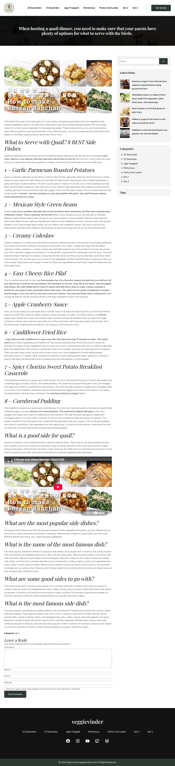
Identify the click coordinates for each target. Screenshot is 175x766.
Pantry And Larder (132, 172)
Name (7, 669)
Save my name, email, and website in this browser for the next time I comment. (43, 689)
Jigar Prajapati (130, 163)
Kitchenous (129, 168)
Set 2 (17, 633)
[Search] (163, 61)
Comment (9, 647)
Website (8, 682)
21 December (130, 159)
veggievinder (87, 721)
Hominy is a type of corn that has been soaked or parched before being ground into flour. (149, 85)
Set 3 (126, 181)
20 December (130, 154)
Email (7, 676)
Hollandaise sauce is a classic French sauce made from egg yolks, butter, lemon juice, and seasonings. (149, 98)
